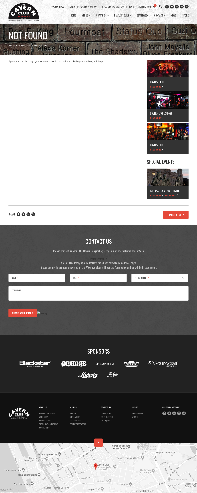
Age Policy (43, 417)
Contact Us (106, 413)
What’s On (101, 15)
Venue (85, 15)
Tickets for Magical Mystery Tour (118, 6)
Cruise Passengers (78, 424)
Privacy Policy (45, 420)
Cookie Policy (44, 427)
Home (73, 15)
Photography (137, 413)
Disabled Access (77, 420)
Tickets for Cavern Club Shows (82, 6)
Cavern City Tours (47, 413)
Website (135, 417)
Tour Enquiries (107, 417)
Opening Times (57, 6)
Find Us (73, 413)
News (173, 15)
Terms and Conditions (48, 424)
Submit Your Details (22, 313)
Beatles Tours (121, 15)
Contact (158, 15)
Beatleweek (142, 15)
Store (185, 15)
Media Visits (75, 417)
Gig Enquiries (106, 420)
